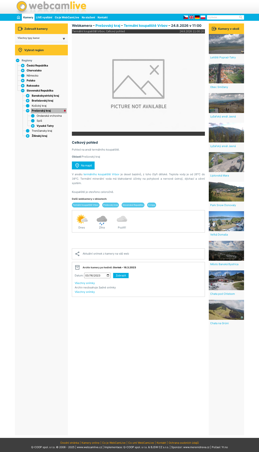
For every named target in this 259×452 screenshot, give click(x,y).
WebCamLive (51, 7)
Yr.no (224, 447)
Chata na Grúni (219, 323)
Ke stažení (88, 17)
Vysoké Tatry (45, 125)
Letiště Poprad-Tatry (223, 57)
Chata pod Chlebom (222, 293)
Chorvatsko (34, 70)
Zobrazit (121, 275)
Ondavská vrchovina (49, 115)
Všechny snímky (85, 283)
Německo (32, 75)
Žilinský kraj (39, 136)
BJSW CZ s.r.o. (160, 447)
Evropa (151, 205)
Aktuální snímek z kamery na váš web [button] (102, 253)
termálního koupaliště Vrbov (101, 174)
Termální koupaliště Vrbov (146, 25)
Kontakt (103, 17)
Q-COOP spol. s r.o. (135, 447)
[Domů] (18, 17)
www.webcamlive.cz (89, 447)
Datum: (79, 275)
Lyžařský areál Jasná (223, 116)
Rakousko (33, 85)
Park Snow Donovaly (223, 205)
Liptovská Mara (219, 175)
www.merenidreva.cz (196, 447)
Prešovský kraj (41, 110)
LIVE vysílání (44, 17)
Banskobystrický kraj (45, 95)
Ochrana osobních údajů (184, 442)
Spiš (39, 120)
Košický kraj (39, 105)
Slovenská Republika (40, 90)
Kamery (28, 17)
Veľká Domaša (219, 234)
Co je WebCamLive (67, 17)
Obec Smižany (219, 87)
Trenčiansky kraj (42, 130)
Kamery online (91, 442)
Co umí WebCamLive (141, 442)
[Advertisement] (203, 6)
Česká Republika (37, 65)
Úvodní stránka (69, 442)
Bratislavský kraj (42, 100)
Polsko (31, 80)
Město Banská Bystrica (224, 264)
